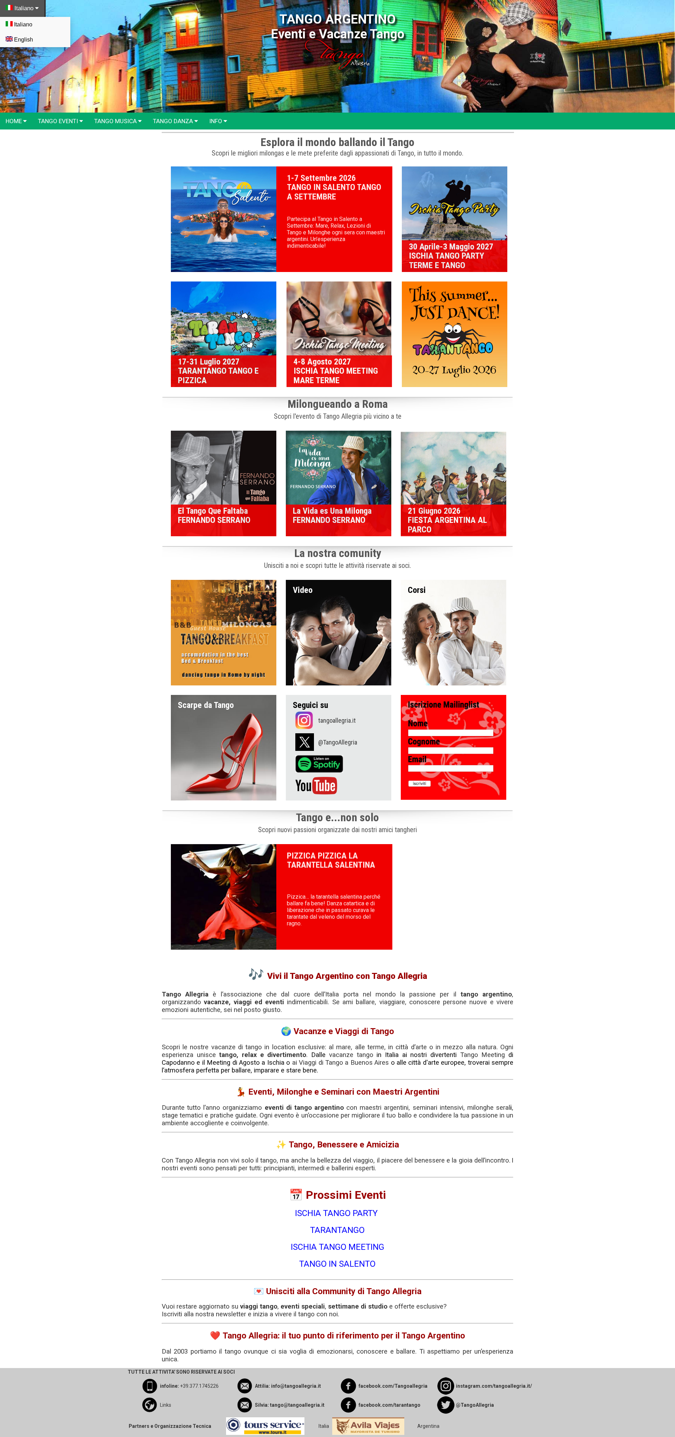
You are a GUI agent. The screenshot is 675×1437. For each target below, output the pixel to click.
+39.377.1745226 (199, 1386)
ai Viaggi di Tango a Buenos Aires (340, 1062)
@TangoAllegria (337, 742)
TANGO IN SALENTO (337, 1264)
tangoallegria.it (337, 720)
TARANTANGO (337, 1230)
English (23, 40)
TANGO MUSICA (116, 121)
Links (165, 1405)
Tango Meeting (482, 1055)
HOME (14, 121)
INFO (216, 121)
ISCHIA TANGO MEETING (337, 1247)
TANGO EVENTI (58, 121)
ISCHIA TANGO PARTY (337, 1213)
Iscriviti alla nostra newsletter (204, 1314)
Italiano (24, 8)
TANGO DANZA (173, 121)
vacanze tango (351, 1055)
